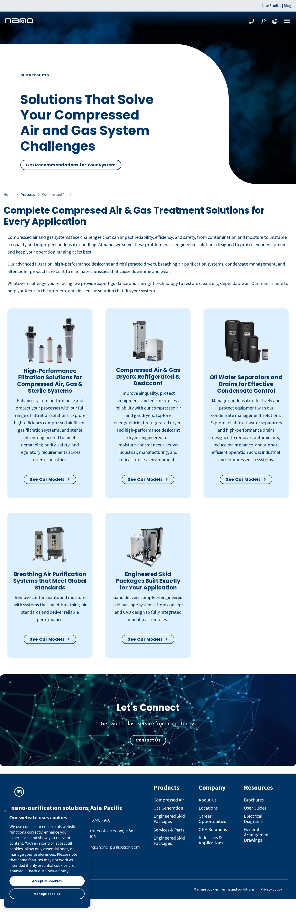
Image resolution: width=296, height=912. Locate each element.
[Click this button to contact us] (252, 21)
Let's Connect (148, 707)
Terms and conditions (237, 889)
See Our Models (47, 479)
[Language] (274, 21)
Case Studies (271, 5)
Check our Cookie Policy (47, 870)
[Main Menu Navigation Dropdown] (287, 21)
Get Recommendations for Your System (71, 165)
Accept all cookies (47, 881)
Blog (287, 5)
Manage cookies (206, 889)
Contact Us (148, 740)
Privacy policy (271, 889)
